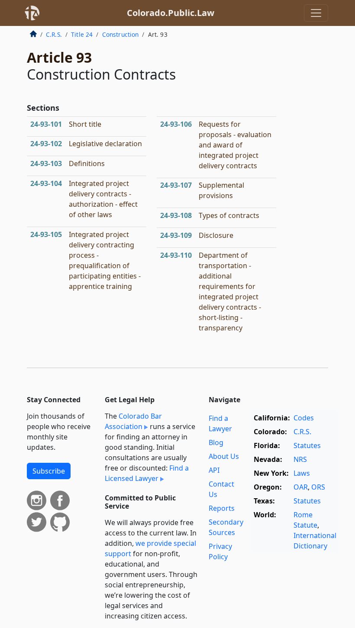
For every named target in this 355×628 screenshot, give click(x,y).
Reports (222, 508)
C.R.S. (54, 34)
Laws (302, 473)
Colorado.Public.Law (170, 13)
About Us (224, 456)
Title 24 (82, 34)
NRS (300, 459)
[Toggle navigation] (316, 13)
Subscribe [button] (48, 471)
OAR (301, 487)
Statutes (307, 445)
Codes (304, 418)
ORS (318, 487)
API (214, 470)
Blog (216, 442)
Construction (120, 34)
